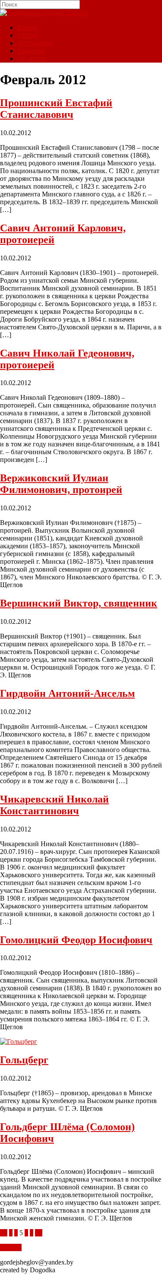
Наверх (11, 1247)
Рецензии (31, 50)
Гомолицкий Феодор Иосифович (76, 939)
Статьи (27, 35)
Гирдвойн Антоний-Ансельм (67, 693)
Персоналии (35, 43)
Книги (27, 27)
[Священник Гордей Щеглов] (44, 12)
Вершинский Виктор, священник (78, 603)
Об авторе (32, 58)
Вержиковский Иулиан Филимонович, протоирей (61, 483)
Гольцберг (24, 1059)
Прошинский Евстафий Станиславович (56, 108)
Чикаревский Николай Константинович (54, 804)
